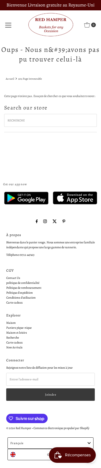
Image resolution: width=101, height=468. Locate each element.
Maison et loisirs (16, 333)
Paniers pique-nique (19, 328)
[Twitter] (55, 221)
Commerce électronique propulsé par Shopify (61, 428)
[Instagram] (45, 221)
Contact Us (13, 278)
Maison (11, 323)
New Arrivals (14, 347)
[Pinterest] (63, 221)
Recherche (12, 337)
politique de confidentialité (22, 283)
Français (17, 443)
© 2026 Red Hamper (18, 428)
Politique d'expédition (19, 293)
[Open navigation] (8, 25)
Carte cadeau (14, 302)
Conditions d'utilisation (21, 297)
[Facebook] (37, 221)
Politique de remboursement (23, 288)
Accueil (10, 79)
